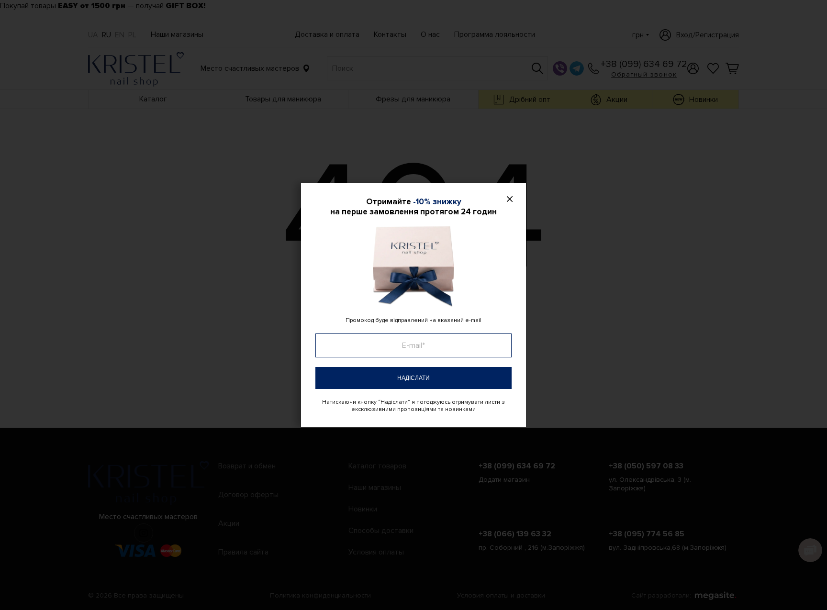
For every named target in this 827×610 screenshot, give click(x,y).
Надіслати (413, 378)
